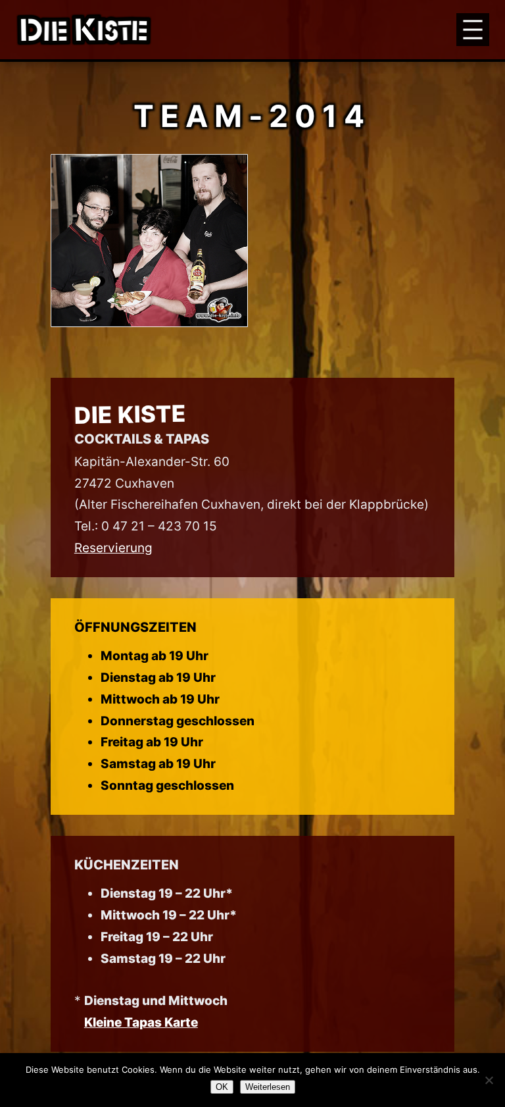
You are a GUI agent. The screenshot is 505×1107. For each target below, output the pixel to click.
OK (222, 1087)
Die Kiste (130, 414)
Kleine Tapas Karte (141, 1022)
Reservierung (113, 547)
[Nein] (488, 1080)
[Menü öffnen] (472, 29)
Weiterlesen (267, 1087)
